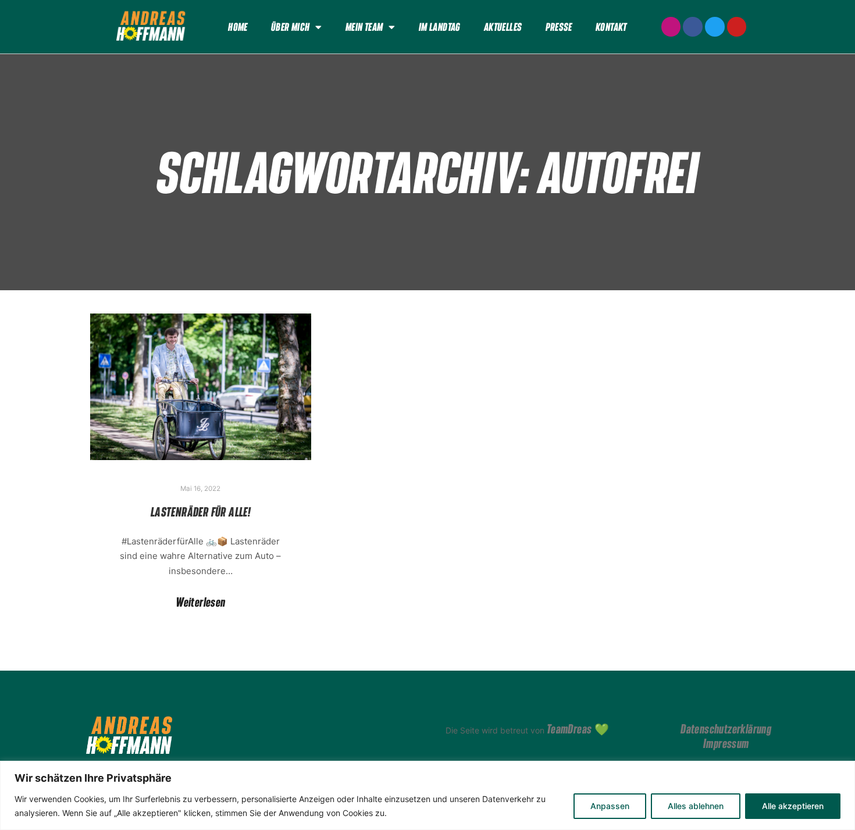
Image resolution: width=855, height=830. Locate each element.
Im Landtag (440, 27)
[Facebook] (693, 27)
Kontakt (611, 27)
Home (238, 27)
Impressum (726, 743)
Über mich (290, 27)
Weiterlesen (200, 602)
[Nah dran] (843, 771)
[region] (427, 795)
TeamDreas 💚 (578, 729)
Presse (559, 27)
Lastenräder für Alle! (201, 512)
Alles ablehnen (696, 806)
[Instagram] (671, 27)
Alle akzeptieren (793, 806)
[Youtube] (737, 27)
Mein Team (364, 27)
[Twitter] (715, 27)
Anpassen (609, 806)
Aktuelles (503, 27)
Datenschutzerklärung (726, 729)
